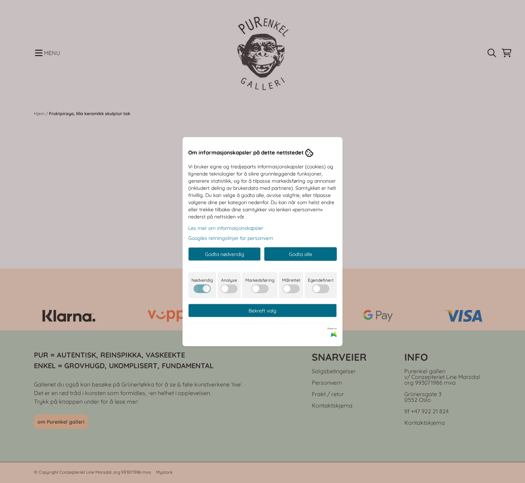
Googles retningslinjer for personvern (230, 238)
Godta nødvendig (224, 254)
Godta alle (300, 254)
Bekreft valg (262, 310)
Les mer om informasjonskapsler (225, 228)
